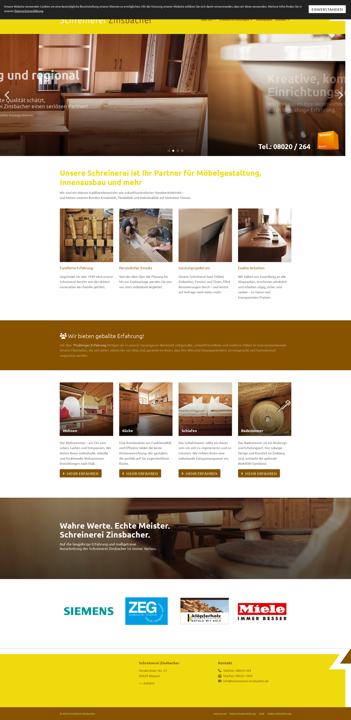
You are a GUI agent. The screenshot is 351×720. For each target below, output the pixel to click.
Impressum (220, 713)
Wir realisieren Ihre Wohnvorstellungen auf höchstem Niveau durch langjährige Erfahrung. (133, 107)
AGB (261, 713)
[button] (169, 151)
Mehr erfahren (83, 473)
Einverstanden (327, 9)
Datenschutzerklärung (243, 713)
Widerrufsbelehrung (279, 713)
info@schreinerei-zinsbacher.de (246, 681)
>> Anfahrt (147, 683)
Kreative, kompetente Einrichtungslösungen (123, 85)
